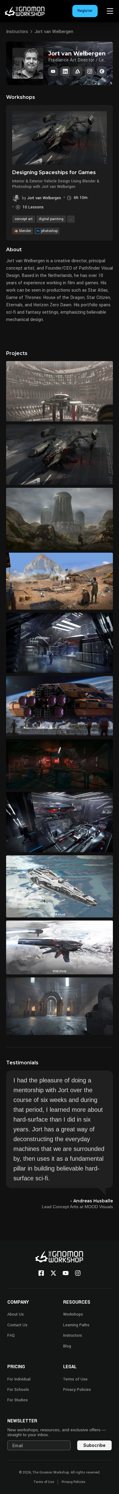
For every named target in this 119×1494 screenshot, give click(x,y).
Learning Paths (76, 1325)
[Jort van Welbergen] (77, 71)
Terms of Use (75, 1379)
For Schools (18, 1389)
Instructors (17, 31)
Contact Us (17, 1325)
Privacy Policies (77, 1389)
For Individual (19, 1379)
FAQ (11, 1335)
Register (85, 10)
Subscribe (94, 1445)
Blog (67, 1346)
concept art (24, 219)
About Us (15, 1314)
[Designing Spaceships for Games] (59, 137)
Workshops (73, 1314)
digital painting (51, 219)
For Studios (17, 1400)
